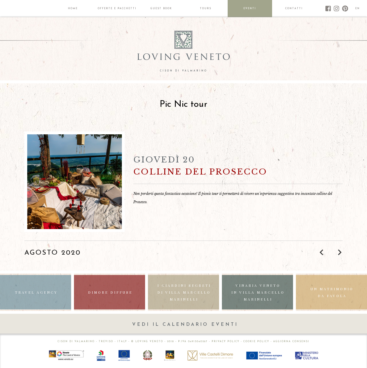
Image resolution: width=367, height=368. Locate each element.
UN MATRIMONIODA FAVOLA (332, 292)
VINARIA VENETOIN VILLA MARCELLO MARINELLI (258, 292)
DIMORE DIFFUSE (110, 292)
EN (357, 8)
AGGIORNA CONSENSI (291, 341)
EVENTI (249, 8)
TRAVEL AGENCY (36, 292)
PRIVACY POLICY (225, 341)
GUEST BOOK (161, 8)
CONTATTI (294, 8)
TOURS (205, 8)
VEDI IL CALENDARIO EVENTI (185, 324)
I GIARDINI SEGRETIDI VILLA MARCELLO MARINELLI (184, 292)
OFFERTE (117, 8)
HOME (73, 8)
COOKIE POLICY (256, 341)
